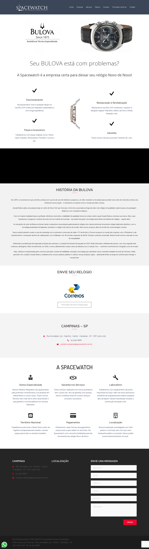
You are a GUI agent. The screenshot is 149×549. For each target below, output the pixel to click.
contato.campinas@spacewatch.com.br (76, 344)
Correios (106, 7)
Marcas (97, 7)
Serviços (89, 7)
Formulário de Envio (119, 7)
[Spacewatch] (32, 7)
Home (71, 7)
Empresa (80, 7)
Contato (132, 7)
